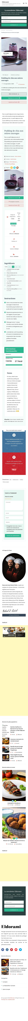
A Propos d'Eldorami (14, 615)
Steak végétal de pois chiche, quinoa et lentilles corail (17, 756)
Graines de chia (12, 272)
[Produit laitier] (13, 801)
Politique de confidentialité (8, 999)
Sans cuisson (18, 156)
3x (19, 267)
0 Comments (21, 84)
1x (13, 267)
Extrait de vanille (14, 281)
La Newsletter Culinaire (9, 985)
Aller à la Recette (13, 94)
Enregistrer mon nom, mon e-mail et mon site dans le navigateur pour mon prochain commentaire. (15, 528)
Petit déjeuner (5, 74)
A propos (5, 982)
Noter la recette (9, 496)
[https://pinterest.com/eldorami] (11, 949)
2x (16, 267)
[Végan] (14, 838)
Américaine (13, 159)
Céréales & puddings (15, 74)
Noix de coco (13, 286)
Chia (10, 479)
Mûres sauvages (13, 270)
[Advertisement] (14, 653)
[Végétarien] (15, 801)
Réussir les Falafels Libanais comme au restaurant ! (14, 841)
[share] (12, 628)
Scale (6, 266)
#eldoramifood (15, 441)
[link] (5, 629)
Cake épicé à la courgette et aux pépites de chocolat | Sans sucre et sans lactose (9, 629)
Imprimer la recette (13, 98)
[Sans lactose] (14, 168)
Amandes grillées (14, 289)
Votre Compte (6, 989)
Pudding (21, 479)
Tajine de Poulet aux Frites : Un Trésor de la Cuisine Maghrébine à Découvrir (18, 961)
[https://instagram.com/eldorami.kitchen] (7, 949)
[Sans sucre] (17, 168)
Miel (9, 283)
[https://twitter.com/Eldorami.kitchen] (20, 949)
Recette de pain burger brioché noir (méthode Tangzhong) (16, 748)
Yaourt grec (11, 278)
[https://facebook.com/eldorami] (2, 949)
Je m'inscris (13, 24)
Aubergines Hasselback (14, 803)
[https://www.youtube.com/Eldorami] (16, 949)
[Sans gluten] (11, 168)
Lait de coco (15, 276)
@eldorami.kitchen (14, 439)
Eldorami (5, 2)
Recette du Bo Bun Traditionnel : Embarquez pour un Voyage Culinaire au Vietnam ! (18, 970)
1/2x (9, 267)
